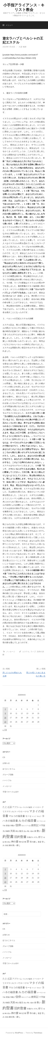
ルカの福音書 (27, 820)
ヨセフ (39, 816)
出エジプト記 (26, 825)
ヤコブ (34, 816)
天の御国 (6, 831)
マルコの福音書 (17, 816)
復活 (21, 831)
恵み (25, 831)
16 (5, 718)
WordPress (19, 1033)
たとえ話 (7, 807)
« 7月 (5, 730)
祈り (40, 837)
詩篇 (6, 845)
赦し (18, 845)
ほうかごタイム (9, 769)
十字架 (42, 825)
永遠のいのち (32, 837)
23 (5, 722)
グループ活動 (8, 775)
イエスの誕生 (27, 807)
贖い (14, 845)
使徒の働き (10, 825)
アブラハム (17, 807)
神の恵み (7, 842)
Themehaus (38, 1033)
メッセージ (10, 652)
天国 (12, 831)
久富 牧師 (22, 47)
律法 (17, 831)
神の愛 (14, 841)
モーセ (28, 816)
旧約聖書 (20, 836)
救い (39, 831)
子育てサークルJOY (11, 792)
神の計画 (22, 842)
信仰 (18, 825)
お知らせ (6, 763)
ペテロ (26, 811)
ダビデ (13, 812)
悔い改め (30, 831)
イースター (37, 807)
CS (4, 757)
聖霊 (39, 842)
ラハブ (33, 652)
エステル (25, 652)
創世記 (35, 825)
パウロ (20, 812)
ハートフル (7, 780)
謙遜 (10, 845)
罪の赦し (33, 842)
